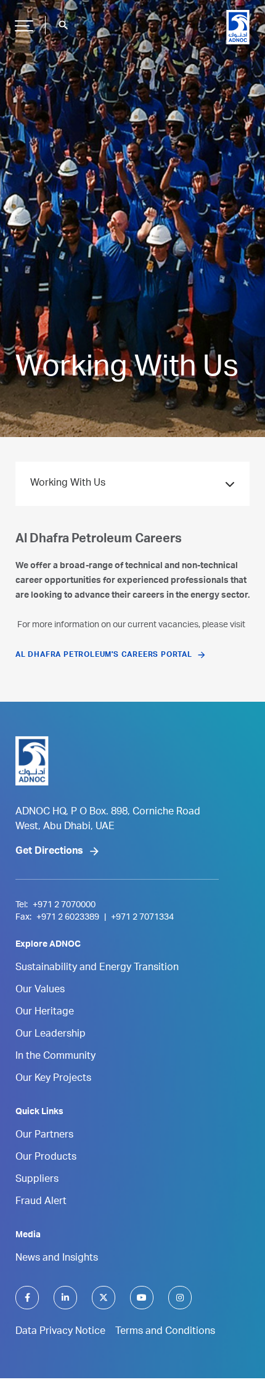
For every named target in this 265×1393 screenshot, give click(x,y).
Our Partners (44, 1136)
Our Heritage (44, 1013)
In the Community (55, 1057)
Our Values (40, 990)
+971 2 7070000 (64, 905)
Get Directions (49, 852)
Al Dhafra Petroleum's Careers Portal (103, 655)
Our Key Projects (53, 1079)
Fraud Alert (41, 1202)
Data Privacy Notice (60, 1332)
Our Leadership (50, 1035)
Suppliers (37, 1180)
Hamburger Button (24, 25)
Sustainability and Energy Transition (97, 968)
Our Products (45, 1158)
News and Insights (56, 1259)
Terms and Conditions (165, 1332)
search (63, 25)
